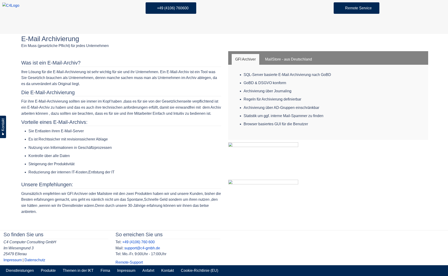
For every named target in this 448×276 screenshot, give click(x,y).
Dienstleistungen (20, 270)
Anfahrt (148, 270)
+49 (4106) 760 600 (138, 242)
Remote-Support (129, 262)
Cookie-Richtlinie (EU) (199, 270)
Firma (105, 270)
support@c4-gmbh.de (142, 248)
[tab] (245, 59)
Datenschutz (34, 260)
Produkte (48, 270)
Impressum (13, 260)
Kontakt (167, 270)
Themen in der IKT (78, 270)
